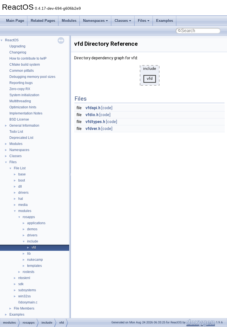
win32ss (24, 296)
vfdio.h (92, 115)
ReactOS (12, 40)
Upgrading (17, 46)
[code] (106, 108)
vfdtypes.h (95, 121)
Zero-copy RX (19, 89)
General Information (24, 125)
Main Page (15, 21)
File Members (24, 308)
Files (142, 21)
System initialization (24, 95)
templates (34, 266)
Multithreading (20, 101)
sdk (21, 284)
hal (20, 199)
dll (20, 186)
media (23, 205)
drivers (23, 193)
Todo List (16, 132)
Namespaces (94, 21)
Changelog (17, 52)
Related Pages (43, 21)
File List (19, 168)
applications (36, 223)
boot (21, 180)
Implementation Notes (25, 113)
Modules (69, 21)
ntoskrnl (24, 278)
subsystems (27, 290)
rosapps (29, 217)
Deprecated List (21, 138)
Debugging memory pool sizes (32, 77)
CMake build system (24, 65)
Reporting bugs (21, 83)
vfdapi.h (93, 108)
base (22, 174)
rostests (28, 272)
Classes (121, 21)
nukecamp (35, 260)
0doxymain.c (27, 302)
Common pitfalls (21, 71)
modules (24, 211)
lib (29, 254)
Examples (164, 21)
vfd (34, 247)
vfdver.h (93, 128)
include (32, 241)
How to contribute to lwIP (28, 58)
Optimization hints (22, 107)
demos (32, 229)
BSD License (19, 119)
